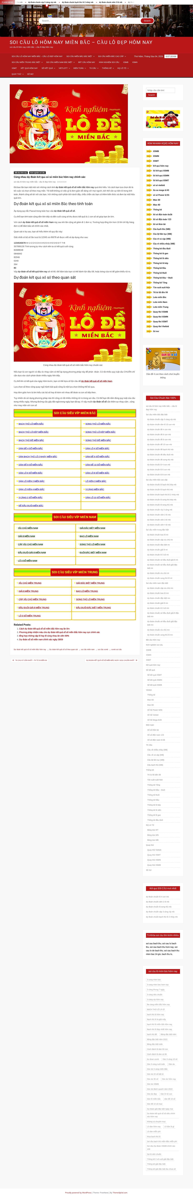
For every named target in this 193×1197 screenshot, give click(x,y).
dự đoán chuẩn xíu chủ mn (158, 630)
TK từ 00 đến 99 (160, 292)
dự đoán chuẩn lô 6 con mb (158, 470)
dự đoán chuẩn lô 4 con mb (158, 465)
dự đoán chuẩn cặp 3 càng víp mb (161, 419)
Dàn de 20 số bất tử (155, 1074)
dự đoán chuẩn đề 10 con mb (159, 444)
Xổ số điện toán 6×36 (156, 740)
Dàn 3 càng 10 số (170, 1059)
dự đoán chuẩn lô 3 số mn (158, 608)
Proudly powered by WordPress (78, 1193)
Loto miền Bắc (159, 297)
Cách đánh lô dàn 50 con (157, 1049)
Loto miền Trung (160, 307)
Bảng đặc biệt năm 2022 (157, 1039)
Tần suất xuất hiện (161, 287)
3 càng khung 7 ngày (156, 990)
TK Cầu (92, 68)
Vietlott (63, 68)
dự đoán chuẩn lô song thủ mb (160, 505)
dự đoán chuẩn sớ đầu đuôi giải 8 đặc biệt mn (163, 614)
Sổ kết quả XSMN (161, 175)
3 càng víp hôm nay (155, 999)
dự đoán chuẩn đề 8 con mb (159, 439)
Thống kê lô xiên (161, 258)
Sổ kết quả (47, 68)
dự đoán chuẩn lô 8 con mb (158, 475)
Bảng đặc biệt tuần (155, 1044)
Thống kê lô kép (160, 263)
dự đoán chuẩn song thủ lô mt (159, 578)
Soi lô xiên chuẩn (154, 1154)
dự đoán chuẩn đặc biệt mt (158, 545)
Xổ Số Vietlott (152, 715)
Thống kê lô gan (160, 253)
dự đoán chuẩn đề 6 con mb (159, 434)
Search (151, 95)
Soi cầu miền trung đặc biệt (26, 62)
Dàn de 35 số (152, 1079)
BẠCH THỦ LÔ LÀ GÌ (156, 1009)
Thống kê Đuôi (160, 273)
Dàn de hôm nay (169, 1079)
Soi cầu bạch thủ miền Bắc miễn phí (162, 1141)
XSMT (14, 68)
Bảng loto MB (152, 840)
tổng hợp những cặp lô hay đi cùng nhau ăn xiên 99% (44, 636)
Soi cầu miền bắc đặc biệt (79, 56)
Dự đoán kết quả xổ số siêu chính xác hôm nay (161, 1115)
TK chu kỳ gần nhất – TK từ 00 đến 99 (31, 660)
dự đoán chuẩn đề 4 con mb (107, 2)
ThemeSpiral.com (120, 1193)
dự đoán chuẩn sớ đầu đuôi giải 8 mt (162, 560)
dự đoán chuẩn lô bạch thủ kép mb (161, 485)
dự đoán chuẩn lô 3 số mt (158, 555)
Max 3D (156, 200)
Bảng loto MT (152, 830)
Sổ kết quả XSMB (161, 170)
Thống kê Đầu (159, 268)
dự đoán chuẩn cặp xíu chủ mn (160, 588)
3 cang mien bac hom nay (158, 985)
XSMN (134, 62)
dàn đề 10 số (169, 1099)
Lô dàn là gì (169, 1126)
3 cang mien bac (154, 980)
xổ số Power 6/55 (161, 195)
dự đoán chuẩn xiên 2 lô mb (159, 515)
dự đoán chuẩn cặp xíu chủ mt (160, 540)
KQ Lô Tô (122, 68)
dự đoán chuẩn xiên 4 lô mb (159, 525)
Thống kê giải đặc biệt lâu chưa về (161, 1169)
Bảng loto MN (153, 835)
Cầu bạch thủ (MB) (161, 229)
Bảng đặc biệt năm (168, 1034)
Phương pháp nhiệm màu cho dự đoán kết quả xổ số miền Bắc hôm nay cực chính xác (59, 632)
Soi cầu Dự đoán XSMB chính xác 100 (161, 1147)
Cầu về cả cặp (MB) (162, 238)
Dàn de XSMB (153, 1084)
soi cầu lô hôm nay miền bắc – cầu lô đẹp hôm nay (81, 42)
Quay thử (16, 74)
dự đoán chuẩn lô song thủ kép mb (161, 500)
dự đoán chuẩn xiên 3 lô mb (79, 2)
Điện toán (79, 68)
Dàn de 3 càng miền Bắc (157, 1069)
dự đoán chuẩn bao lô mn (158, 593)
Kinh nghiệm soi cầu (109, 62)
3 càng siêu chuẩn (154, 995)
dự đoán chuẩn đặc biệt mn (158, 598)
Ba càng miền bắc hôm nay (158, 1004)
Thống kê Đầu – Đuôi (163, 277)
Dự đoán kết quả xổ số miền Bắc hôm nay (30, 649)
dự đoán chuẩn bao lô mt (157, 535)
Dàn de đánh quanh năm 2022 (160, 1089)
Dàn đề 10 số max (154, 1104)
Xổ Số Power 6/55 (154, 710)
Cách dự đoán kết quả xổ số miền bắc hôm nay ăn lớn (44, 629)
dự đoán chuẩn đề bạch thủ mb (160, 449)
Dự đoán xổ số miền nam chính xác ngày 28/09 (41, 639)
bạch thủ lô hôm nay (155, 1014)
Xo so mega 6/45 (161, 190)
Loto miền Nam (160, 302)
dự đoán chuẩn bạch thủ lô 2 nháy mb (46, 2)
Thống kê (107, 68)
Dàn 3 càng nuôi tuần (156, 1064)
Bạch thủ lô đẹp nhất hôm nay (159, 1029)
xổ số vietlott (159, 185)
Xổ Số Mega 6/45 (154, 720)
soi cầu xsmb (103, 649)
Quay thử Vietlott (161, 326)
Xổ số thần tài (159, 224)
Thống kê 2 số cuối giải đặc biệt (160, 1159)
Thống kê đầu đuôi (161, 248)
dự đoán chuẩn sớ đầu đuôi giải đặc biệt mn (162, 623)
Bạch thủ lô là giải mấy (156, 1019)
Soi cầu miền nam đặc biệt (59, 62)
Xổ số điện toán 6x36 (162, 214)
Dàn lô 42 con (166, 1094)
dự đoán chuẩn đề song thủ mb (160, 460)
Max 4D (156, 204)
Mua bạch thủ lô (153, 1136)
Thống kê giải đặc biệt (156, 1164)
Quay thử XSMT (160, 321)
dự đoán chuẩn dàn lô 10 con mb (161, 424)
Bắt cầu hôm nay (86, 62)
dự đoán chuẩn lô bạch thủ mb (160, 490)
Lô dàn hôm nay (154, 1126)
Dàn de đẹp (152, 1094)
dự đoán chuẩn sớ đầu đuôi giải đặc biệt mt (162, 566)
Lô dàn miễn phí (154, 1131)
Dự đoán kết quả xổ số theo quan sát (63, 649)
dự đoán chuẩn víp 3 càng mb (159, 510)
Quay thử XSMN (160, 316)
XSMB (125, 62)
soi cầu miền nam (88, 649)
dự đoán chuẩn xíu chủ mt (158, 573)
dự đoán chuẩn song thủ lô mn (160, 635)
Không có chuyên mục (156, 1121)
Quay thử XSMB (160, 311)
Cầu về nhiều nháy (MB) (164, 243)
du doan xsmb (153, 1059)
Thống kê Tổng (160, 282)
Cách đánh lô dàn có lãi (157, 1054)
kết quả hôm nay (160, 165)
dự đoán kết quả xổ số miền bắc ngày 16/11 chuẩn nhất (110, 660)
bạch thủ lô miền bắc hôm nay (159, 1024)
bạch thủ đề (152, 1034)
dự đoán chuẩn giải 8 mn (157, 603)
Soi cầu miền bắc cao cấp (111, 56)
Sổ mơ (30, 74)
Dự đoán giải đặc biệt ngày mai (160, 1109)
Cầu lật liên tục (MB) (162, 234)
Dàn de (172, 1064)
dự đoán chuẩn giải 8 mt (157, 550)
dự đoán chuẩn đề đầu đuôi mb (160, 455)
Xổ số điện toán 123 (162, 219)
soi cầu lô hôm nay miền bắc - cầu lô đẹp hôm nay (35, 182)
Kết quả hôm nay (29, 68)
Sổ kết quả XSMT (161, 180)
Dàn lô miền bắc (154, 1099)
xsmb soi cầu (116, 649)
